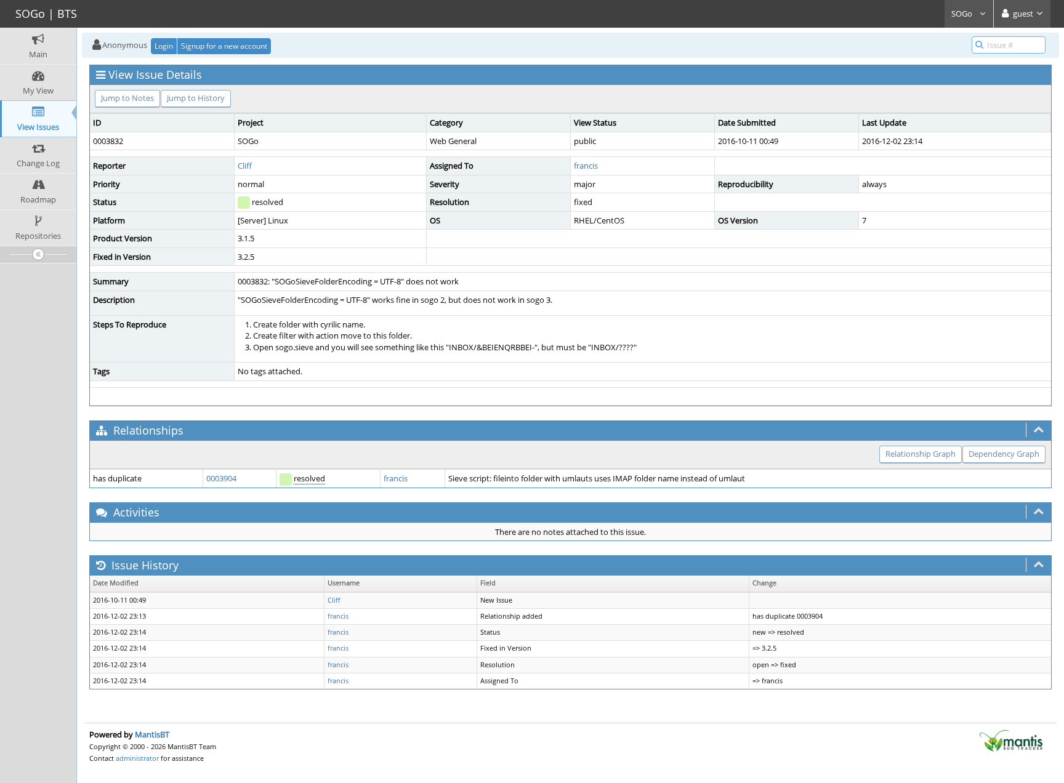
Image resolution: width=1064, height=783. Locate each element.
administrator (137, 758)
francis (586, 165)
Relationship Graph (920, 453)
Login (164, 46)
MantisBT (152, 734)
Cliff (245, 165)
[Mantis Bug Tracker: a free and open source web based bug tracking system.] (1011, 739)
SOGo (962, 13)
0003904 (221, 478)
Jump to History (196, 97)
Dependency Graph (1004, 453)
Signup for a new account (224, 46)
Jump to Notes (127, 97)
